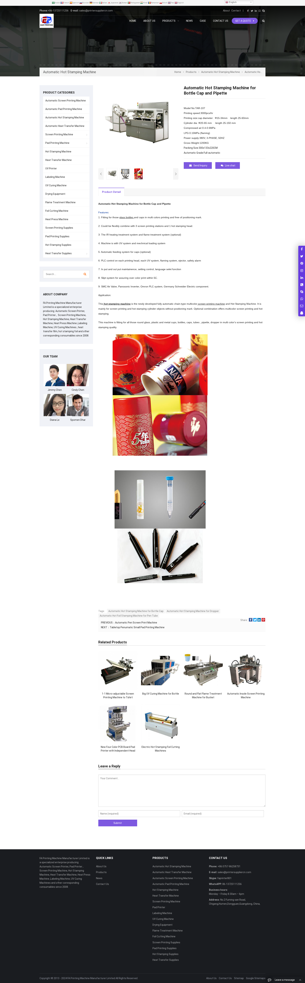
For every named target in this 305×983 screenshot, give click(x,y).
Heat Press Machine (56, 219)
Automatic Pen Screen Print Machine (136, 622)
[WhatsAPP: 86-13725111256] (301, 298)
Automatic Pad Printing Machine (63, 109)
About (226, 10)
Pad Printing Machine (57, 142)
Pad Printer (158, 907)
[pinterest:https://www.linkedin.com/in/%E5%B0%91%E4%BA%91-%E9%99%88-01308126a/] (301, 277)
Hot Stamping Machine (58, 151)
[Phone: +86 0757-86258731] (301, 284)
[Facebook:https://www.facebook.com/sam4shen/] (301, 249)
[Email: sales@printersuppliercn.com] (301, 305)
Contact (236, 10)
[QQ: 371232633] (301, 312)
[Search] (84, 274)
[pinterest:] (301, 270)
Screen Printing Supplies (59, 227)
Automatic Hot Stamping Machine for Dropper (193, 611)
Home (132, 20)
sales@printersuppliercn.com (96, 10)
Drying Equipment (55, 193)
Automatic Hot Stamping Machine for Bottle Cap (135, 611)
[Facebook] (248, 10)
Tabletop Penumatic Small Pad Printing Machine (137, 627)
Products (101, 872)
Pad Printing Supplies (57, 236)
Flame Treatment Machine (60, 202)
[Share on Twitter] (255, 620)
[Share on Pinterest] (263, 620)
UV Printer (51, 168)
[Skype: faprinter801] (301, 291)
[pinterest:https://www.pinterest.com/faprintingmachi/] (301, 263)
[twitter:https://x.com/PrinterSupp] (301, 256)
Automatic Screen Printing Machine (65, 100)
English (232, 2)
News (99, 878)
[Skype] (263, 10)
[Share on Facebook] (251, 620)
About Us (101, 866)
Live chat (230, 165)
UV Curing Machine (56, 185)
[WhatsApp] (260, 10)
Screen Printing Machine (59, 134)
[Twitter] (252, 10)
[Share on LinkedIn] (259, 620)
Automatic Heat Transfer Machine (64, 126)
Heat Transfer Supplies (58, 253)
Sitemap (239, 978)
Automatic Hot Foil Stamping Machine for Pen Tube (129, 615)
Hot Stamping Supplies (58, 244)
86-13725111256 (232, 884)
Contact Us (102, 884)
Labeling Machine (55, 177)
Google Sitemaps (255, 978)
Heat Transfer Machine (58, 160)
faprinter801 (224, 878)
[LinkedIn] (256, 10)
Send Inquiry (200, 165)
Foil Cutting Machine (56, 210)
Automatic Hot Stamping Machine (64, 117)
